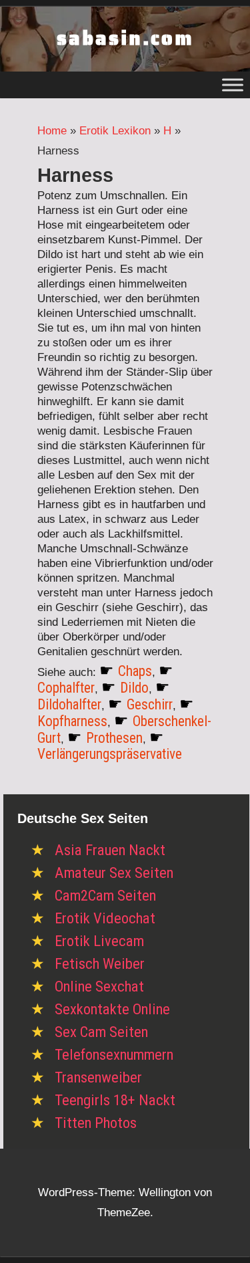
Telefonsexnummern (114, 1055)
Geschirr (150, 704)
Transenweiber (98, 1077)
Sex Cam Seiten (101, 1032)
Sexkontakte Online (112, 1009)
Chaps (135, 671)
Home (52, 130)
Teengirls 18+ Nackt (115, 1100)
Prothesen (114, 737)
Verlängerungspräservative (109, 753)
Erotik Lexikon (115, 130)
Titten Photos (96, 1123)
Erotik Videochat (105, 918)
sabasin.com (125, 38)
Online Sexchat (99, 987)
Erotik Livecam (99, 941)
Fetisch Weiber (100, 964)
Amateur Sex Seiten (114, 873)
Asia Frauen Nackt (110, 850)
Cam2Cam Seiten (105, 896)
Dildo (134, 687)
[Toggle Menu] (232, 84)
